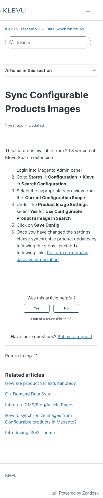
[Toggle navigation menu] (88, 10)
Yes (36, 308)
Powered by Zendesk (79, 493)
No (66, 308)
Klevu (10, 29)
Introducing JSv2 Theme (30, 432)
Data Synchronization (65, 29)
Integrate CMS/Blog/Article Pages (39, 404)
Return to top (19, 355)
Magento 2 (30, 29)
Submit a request (75, 336)
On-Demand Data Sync (28, 394)
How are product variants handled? (40, 383)
